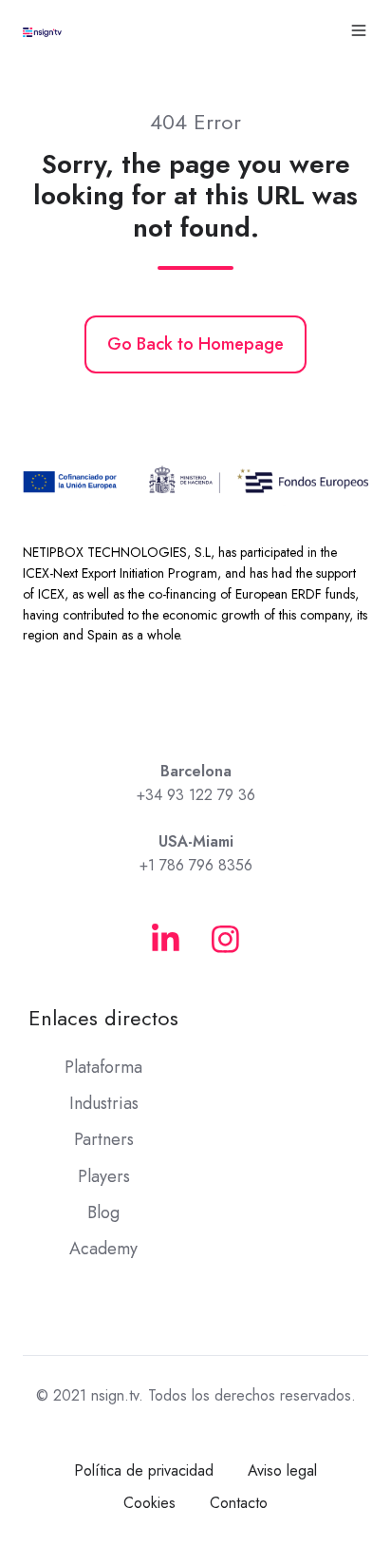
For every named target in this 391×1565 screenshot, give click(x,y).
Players (104, 1176)
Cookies (149, 1503)
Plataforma (103, 1067)
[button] (358, 30)
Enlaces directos (103, 1018)
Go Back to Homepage (195, 344)
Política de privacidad (144, 1470)
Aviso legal (282, 1470)
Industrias (104, 1103)
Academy (103, 1248)
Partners (104, 1139)
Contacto (239, 1503)
